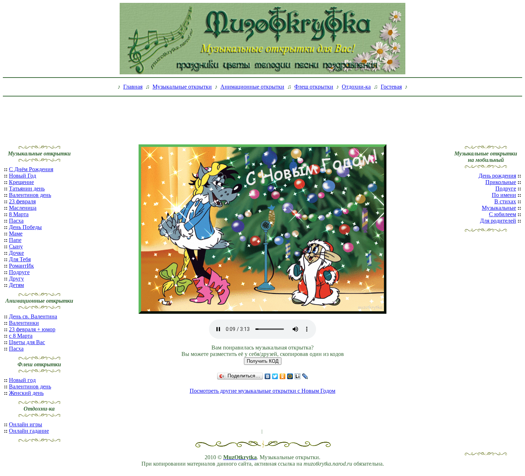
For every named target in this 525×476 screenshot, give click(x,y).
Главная (132, 87)
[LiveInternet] (297, 376)
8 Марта (19, 214)
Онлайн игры (25, 424)
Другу (16, 279)
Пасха (16, 221)
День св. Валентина (33, 316)
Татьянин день (27, 188)
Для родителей (498, 221)
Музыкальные (499, 208)
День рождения (497, 176)
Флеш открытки (313, 87)
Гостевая (391, 87)
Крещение (21, 182)
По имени (504, 195)
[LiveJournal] (305, 376)
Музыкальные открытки (182, 87)
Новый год (22, 380)
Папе (15, 240)
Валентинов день (30, 195)
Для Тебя (20, 259)
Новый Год (22, 176)
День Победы (25, 227)
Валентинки (24, 323)
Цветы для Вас (27, 342)
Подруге (19, 272)
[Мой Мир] (290, 376)
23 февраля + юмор (32, 329)
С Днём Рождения (31, 169)
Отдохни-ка (356, 87)
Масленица (22, 208)
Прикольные (500, 182)
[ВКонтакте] (267, 376)
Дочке (16, 253)
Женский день (26, 393)
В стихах (505, 201)
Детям (16, 285)
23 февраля (22, 201)
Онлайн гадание (29, 431)
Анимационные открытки (252, 87)
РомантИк (21, 266)
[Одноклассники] (282, 376)
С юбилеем (502, 214)
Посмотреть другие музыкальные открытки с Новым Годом (262, 391)
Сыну (16, 246)
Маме (15, 233)
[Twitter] (275, 376)
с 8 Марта (20, 336)
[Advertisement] (262, 115)
